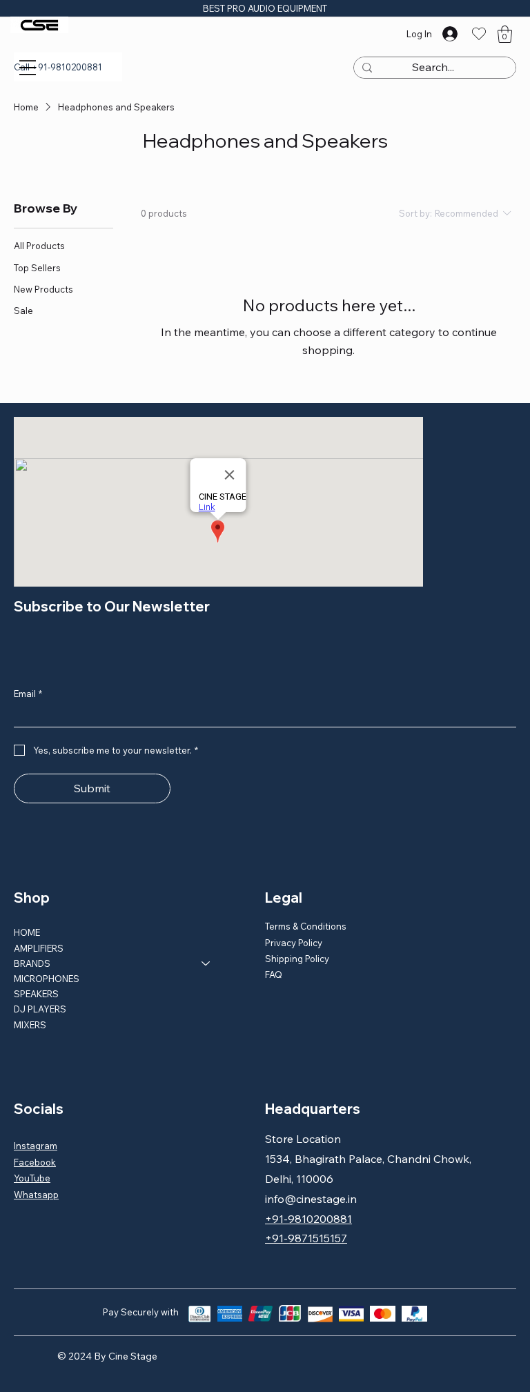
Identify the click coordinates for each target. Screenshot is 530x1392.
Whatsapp (36, 1194)
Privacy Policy (293, 942)
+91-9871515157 (306, 1238)
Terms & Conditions (305, 926)
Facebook (35, 1162)
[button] (505, 34)
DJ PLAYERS (40, 1008)
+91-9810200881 (308, 1219)
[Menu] (27, 67)
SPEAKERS (36, 993)
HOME (27, 932)
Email (28, 693)
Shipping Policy (297, 958)
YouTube (32, 1178)
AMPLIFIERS (38, 948)
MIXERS (30, 1024)
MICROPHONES (46, 978)
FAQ (273, 974)
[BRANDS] (206, 963)
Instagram (35, 1145)
